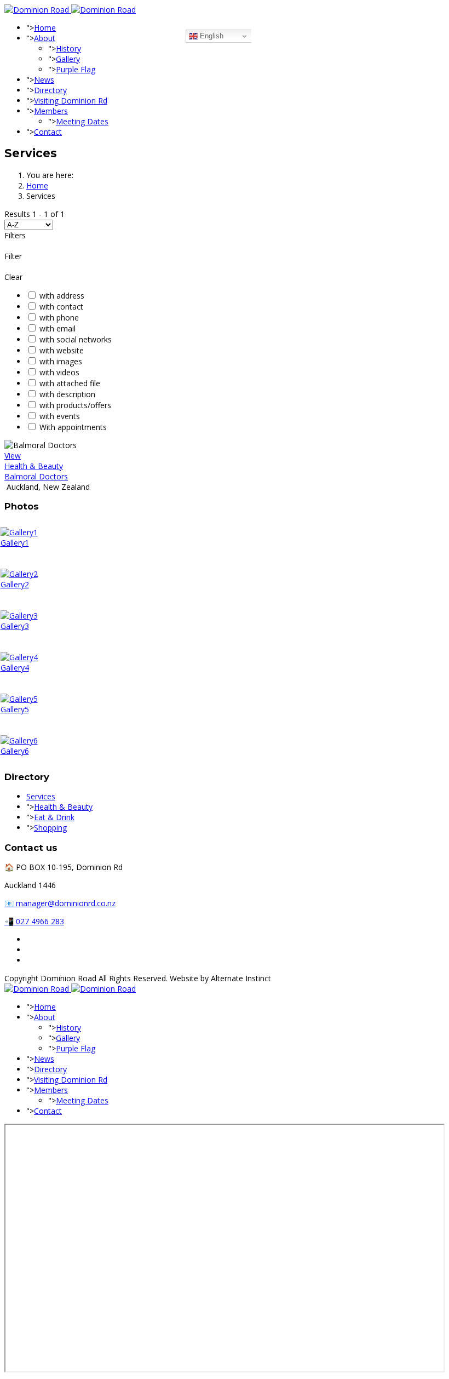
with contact (61, 306)
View (12, 455)
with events (59, 416)
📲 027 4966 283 (34, 921)
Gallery (68, 59)
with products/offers (75, 405)
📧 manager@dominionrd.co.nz (60, 903)
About (44, 38)
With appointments (73, 427)
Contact (48, 132)
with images (60, 361)
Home (45, 27)
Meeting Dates (82, 121)
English (210, 36)
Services (40, 796)
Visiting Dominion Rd (70, 100)
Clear (13, 277)
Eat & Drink (54, 817)
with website (61, 350)
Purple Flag (75, 69)
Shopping (50, 827)
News (44, 80)
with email (57, 328)
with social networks (75, 339)
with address (61, 295)
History (68, 48)
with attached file (69, 383)
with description (67, 394)
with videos (59, 372)
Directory (50, 90)
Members (51, 111)
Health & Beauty (33, 466)
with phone (59, 317)
